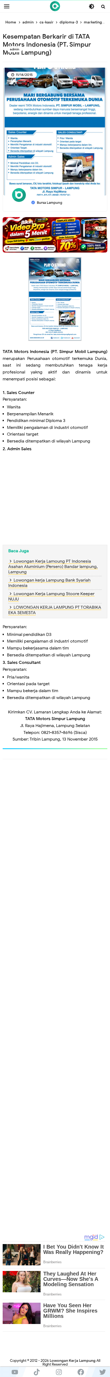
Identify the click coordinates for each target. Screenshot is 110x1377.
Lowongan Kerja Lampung (73, 1360)
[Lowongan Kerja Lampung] (55, 6)
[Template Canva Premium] (55, 234)
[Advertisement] (55, 495)
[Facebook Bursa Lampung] (81, 1372)
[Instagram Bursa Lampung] (59, 1372)
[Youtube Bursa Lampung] (15, 1372)
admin (14, 49)
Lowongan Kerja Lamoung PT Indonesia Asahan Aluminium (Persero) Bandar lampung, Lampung (53, 567)
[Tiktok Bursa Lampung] (37, 1372)
